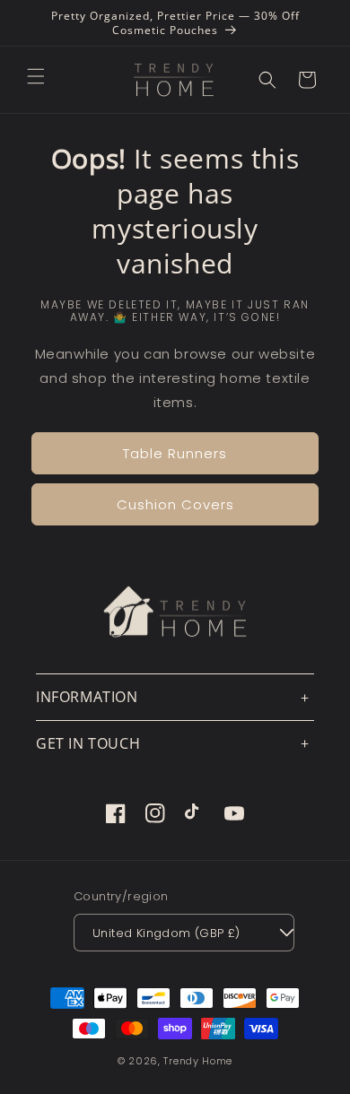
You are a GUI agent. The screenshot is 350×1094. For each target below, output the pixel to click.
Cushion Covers (175, 504)
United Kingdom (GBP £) (166, 933)
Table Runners (175, 453)
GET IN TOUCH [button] (88, 743)
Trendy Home (197, 1061)
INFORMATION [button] (87, 697)
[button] (36, 76)
